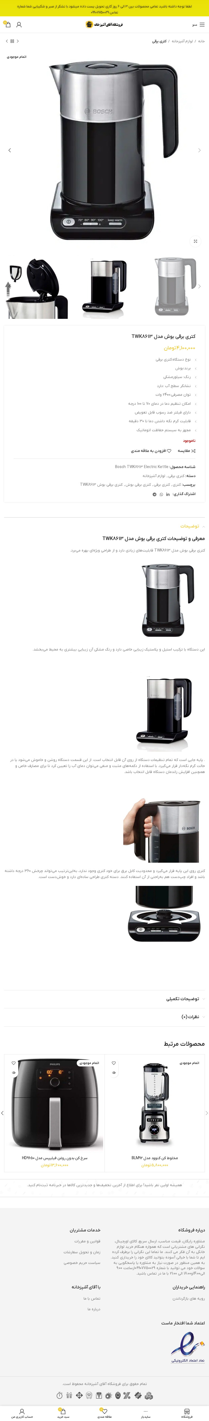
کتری (177, 484)
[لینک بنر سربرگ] (104, 8)
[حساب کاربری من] (19, 24)
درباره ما (94, 1309)
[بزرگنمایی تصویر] (195, 241)
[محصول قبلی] (17, 41)
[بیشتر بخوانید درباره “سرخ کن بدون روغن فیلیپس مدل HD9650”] (13, 1073)
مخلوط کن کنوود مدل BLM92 (155, 1158)
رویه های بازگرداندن (189, 1298)
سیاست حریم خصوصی (82, 1263)
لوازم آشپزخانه (182, 41)
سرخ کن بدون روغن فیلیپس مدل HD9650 (54, 1158)
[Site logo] (104, 24)
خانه (201, 41)
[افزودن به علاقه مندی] (113, 1063)
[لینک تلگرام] (154, 494)
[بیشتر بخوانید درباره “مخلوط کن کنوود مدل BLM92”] (113, 1073)
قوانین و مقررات (87, 1241)
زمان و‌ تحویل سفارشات (82, 1252)
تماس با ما (92, 1298)
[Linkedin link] (168, 494)
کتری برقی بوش (138, 484)
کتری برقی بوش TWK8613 (101, 484)
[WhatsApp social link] (161, 494)
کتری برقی (159, 41)
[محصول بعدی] (7, 41)
